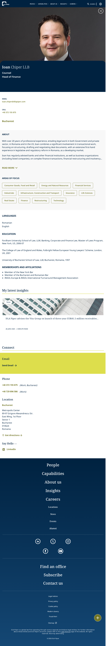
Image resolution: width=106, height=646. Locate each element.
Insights (63, 4)
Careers (73, 4)
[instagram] (68, 541)
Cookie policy (53, 606)
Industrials (9, 193)
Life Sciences (87, 193)
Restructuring (41, 200)
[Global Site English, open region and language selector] (100, 4)
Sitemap (51, 623)
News (53, 514)
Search (92, 4)
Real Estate (9, 200)
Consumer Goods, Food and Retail (19, 185)
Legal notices (53, 596)
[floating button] (97, 617)
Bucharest (8, 121)
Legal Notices (65, 632)
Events (53, 521)
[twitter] (53, 541)
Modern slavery (53, 611)
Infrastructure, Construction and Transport (40, 193)
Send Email (7, 365)
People (32, 4)
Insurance (70, 193)
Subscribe (53, 574)
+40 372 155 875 (9, 112)
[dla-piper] (10, 3)
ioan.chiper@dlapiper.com (13, 101)
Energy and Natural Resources (54, 185)
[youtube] (60, 551)
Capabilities (42, 4)
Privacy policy (53, 601)
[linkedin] (37, 541)
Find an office (53, 566)
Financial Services (83, 185)
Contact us (53, 583)
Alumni (53, 528)
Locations (53, 507)
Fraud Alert (53, 616)
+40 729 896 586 (10, 391)
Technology (59, 200)
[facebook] (45, 551)
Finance (24, 200)
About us (53, 4)
